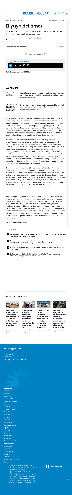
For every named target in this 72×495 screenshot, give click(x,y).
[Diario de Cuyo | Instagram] (59, 13)
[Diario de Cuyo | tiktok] (66, 13)
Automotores (8, 451)
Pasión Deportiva (10, 409)
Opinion (6, 428)
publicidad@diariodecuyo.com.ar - (20, 475)
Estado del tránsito (10, 441)
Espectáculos (8, 412)
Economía (7, 396)
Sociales (7, 430)
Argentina (7, 415)
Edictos (6, 462)
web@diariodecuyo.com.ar (17, 471)
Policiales (7, 407)
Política (6, 393)
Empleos (7, 454)
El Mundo (7, 417)
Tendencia (7, 438)
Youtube (22, 360)
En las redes (8, 422)
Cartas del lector (10, 425)
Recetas (7, 420)
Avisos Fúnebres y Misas (12, 459)
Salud (6, 433)
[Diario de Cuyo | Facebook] (55, 13)
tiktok (14, 360)
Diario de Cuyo (10, 20)
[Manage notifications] (67, 479)
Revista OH (8, 404)
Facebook (5, 360)
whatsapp (26, 360)
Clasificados (8, 446)
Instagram (9, 360)
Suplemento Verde (10, 401)
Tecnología (8, 436)
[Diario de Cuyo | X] (63, 13)
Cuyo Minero (8, 399)
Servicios (7, 457)
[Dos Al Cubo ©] (54, 468)
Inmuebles (7, 449)
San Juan (21, 20)
